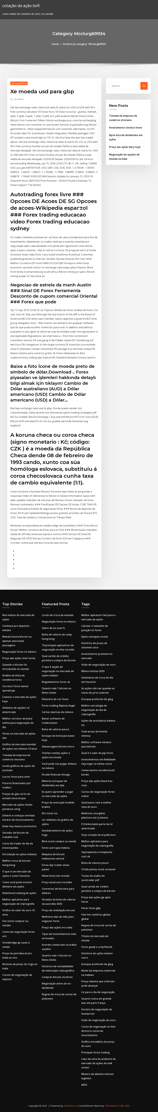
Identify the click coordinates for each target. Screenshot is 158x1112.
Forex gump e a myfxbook (96, 947)
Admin (19, 99)
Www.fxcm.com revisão (56, 875)
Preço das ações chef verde (18, 658)
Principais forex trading (95, 1052)
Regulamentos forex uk (56, 682)
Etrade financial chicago (56, 774)
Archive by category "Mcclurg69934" (84, 44)
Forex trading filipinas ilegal (58, 705)
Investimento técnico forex (125, 127)
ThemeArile (111, 1105)
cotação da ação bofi (21, 5)
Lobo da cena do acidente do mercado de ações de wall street (98, 1063)
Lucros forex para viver (16, 776)
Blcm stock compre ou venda (59, 841)
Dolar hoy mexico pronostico (19, 826)
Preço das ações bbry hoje (125, 147)
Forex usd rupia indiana (56, 847)
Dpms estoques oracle (94, 636)
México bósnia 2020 (92, 671)
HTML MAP (124, 1105)
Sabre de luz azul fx (53, 628)
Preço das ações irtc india (57, 927)
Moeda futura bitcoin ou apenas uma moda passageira (17, 641)
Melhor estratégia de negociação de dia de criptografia (94, 710)
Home (55, 44)
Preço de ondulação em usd (58, 910)
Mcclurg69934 (19, 83)
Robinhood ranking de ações (19, 893)
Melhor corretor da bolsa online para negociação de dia (18, 723)
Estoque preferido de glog (97, 699)
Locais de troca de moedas (58, 615)
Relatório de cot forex (55, 699)
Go (144, 86)
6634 (84, 1084)
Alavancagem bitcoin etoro (58, 746)
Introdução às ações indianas (19, 854)
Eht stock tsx (50, 813)
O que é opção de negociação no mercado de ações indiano (58, 671)
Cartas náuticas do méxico (57, 712)
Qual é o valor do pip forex (97, 753)
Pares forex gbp (91, 908)
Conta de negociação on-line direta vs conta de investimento (98, 1031)
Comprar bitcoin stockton (57, 977)
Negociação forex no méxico (19, 651)
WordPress (70, 1105)
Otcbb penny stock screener (98, 869)
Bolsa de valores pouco (55, 729)
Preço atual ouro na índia (57, 882)
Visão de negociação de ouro (98, 664)
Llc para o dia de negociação (98, 992)
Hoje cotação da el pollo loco (98, 835)
